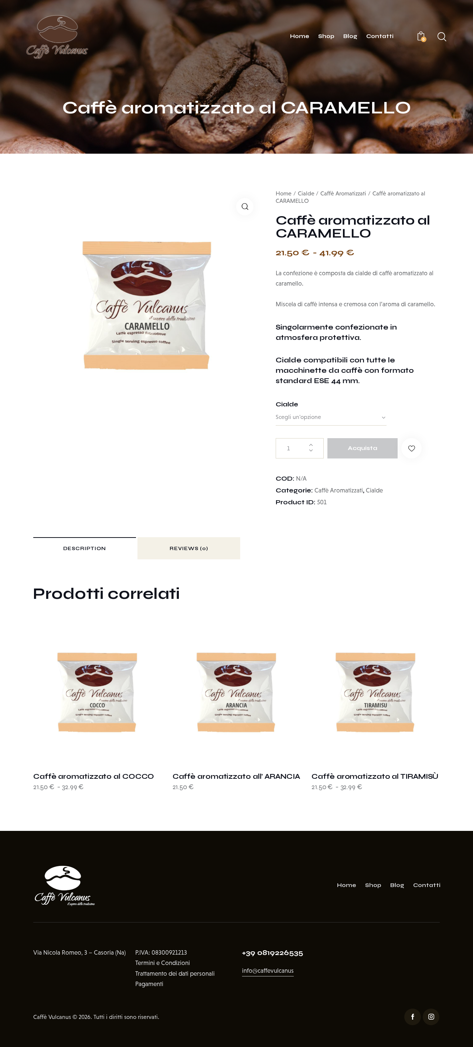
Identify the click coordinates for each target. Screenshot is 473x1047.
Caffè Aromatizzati (343, 193)
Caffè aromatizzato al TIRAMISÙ (375, 776)
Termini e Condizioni (162, 962)
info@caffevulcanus (268, 970)
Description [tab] (84, 549)
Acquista (362, 447)
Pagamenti (149, 984)
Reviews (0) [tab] (189, 549)
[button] (244, 206)
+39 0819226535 (272, 952)
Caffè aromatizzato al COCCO (93, 776)
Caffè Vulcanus (52, 1017)
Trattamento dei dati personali (175, 973)
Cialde (306, 193)
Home (284, 193)
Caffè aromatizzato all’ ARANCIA (236, 776)
